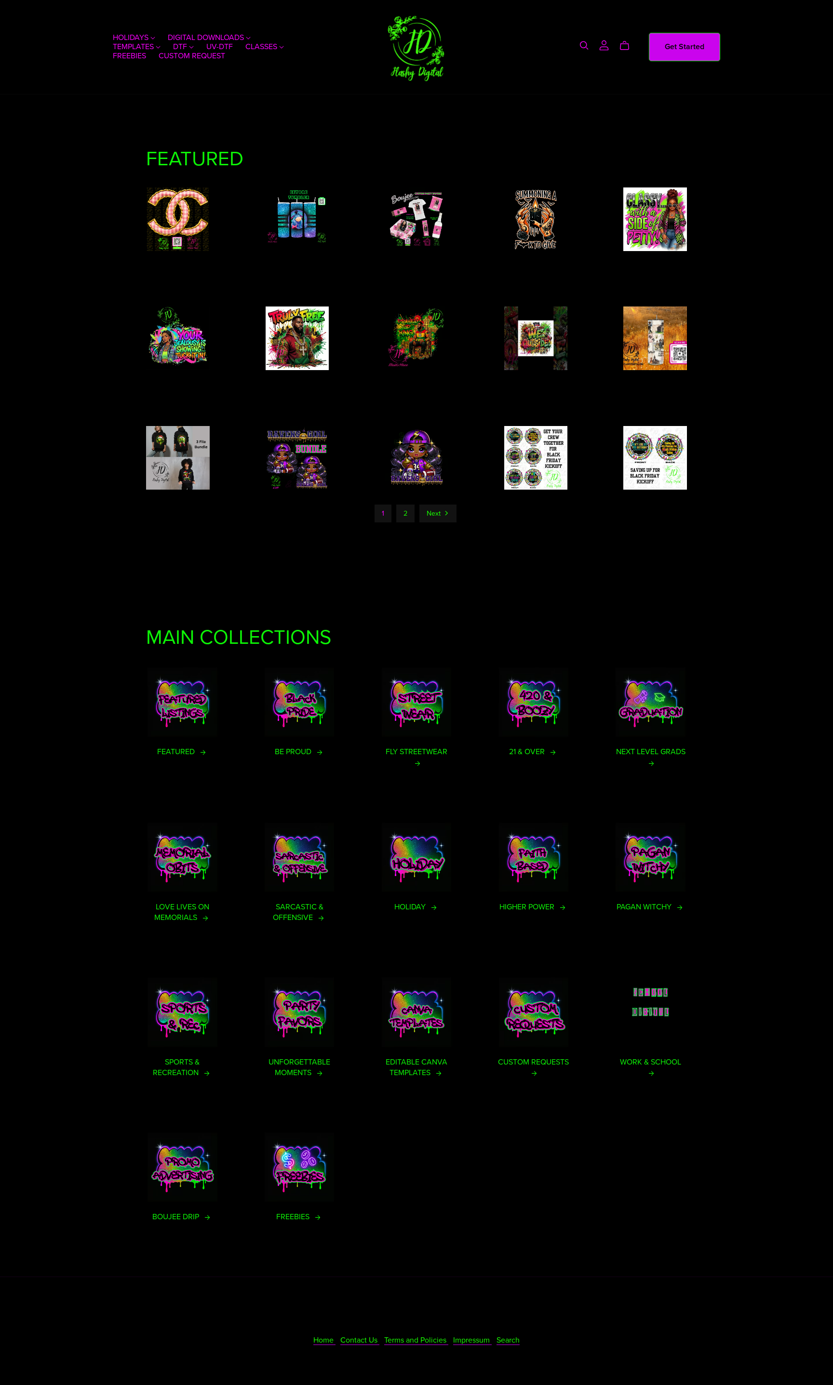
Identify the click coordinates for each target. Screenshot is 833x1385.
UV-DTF (219, 47)
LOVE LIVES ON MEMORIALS (181, 912)
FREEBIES (129, 56)
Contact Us (359, 1340)
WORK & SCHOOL (650, 1062)
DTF (181, 47)
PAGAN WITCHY (645, 907)
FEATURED (177, 752)
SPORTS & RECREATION (177, 1067)
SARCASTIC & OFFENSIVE (298, 912)
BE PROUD (294, 752)
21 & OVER (528, 752)
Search (508, 1340)
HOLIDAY (411, 907)
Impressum (472, 1340)
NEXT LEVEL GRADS (650, 752)
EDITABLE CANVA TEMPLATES (416, 1067)
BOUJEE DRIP (176, 1217)
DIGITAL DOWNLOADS (207, 37)
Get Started (684, 47)
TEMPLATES (134, 47)
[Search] (584, 45)
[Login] (604, 45)
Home (324, 1340)
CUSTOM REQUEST (192, 56)
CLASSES (262, 47)
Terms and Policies (416, 1340)
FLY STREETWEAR (416, 752)
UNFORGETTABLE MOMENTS (299, 1067)
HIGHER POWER (527, 907)
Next (435, 513)
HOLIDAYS (131, 37)
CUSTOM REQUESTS (533, 1062)
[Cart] (628, 46)
